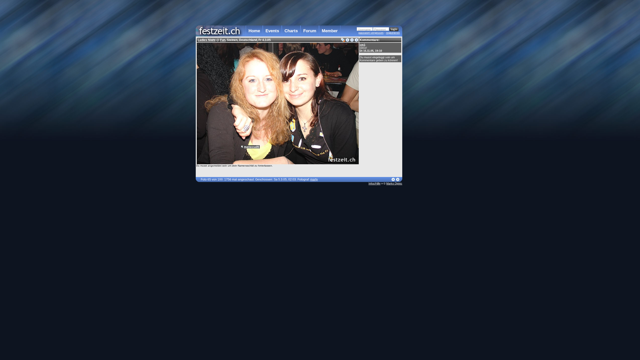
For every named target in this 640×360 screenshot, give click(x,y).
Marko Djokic (394, 183)
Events (272, 30)
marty (314, 179)
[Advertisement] (424, 101)
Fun (222, 40)
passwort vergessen (371, 32)
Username (364, 29)
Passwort (380, 29)
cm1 (362, 44)
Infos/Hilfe (374, 183)
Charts (291, 30)
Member (330, 30)
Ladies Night (207, 40)
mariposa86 (251, 146)
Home (254, 30)
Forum (309, 30)
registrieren (393, 32)
